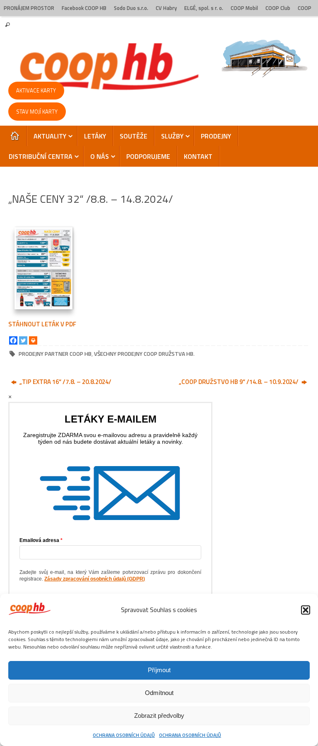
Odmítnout (159, 692)
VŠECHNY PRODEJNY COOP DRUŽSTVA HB (143, 354)
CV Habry (166, 8)
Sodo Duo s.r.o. (131, 8)
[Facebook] (13, 340)
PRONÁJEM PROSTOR (29, 8)
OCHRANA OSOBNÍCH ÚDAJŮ (124, 735)
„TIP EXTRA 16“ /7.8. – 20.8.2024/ (64, 381)
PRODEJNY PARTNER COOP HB (55, 354)
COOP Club (277, 8)
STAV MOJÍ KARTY (37, 111)
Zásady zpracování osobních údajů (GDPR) (94, 579)
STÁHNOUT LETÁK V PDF (42, 324)
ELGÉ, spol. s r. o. (203, 8)
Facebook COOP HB (84, 8)
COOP (304, 8)
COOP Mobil (244, 8)
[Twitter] (23, 340)
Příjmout (159, 669)
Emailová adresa (39, 540)
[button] (305, 610)
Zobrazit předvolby (159, 715)
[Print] (33, 340)
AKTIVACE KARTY (36, 90)
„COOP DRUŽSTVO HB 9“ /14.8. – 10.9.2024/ (239, 381)
